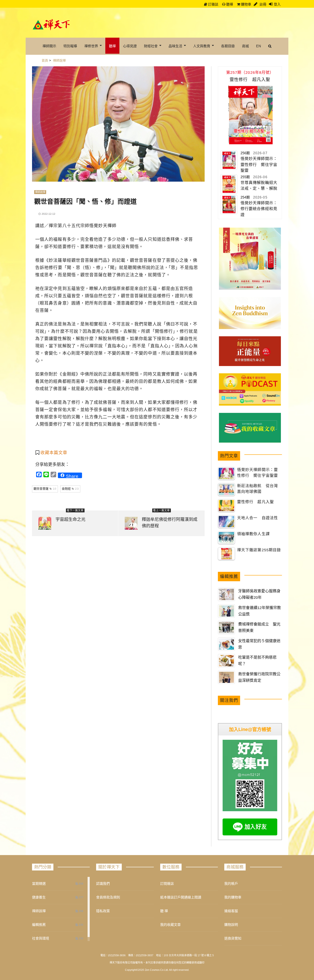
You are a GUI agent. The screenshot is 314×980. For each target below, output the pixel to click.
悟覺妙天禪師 (102, 225)
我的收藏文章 (170, 925)
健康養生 (39, 897)
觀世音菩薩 (45, 488)
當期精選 (39, 883)
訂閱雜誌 (167, 883)
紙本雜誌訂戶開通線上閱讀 (180, 897)
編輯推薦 (39, 925)
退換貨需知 (232, 938)
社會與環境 (40, 938)
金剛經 (70, 488)
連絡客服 (231, 911)
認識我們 (103, 883)
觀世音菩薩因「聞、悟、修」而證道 (85, 201)
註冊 (262, 4)
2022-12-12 (48, 213)
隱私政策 (103, 911)
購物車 (245, 4)
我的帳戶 (231, 883)
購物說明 (231, 925)
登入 (277, 4)
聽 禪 (164, 911)
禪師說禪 (40, 192)
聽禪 (229, 4)
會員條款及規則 (108, 897)
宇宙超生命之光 (70, 519)
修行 (53, 267)
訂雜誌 (212, 4)
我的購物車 (232, 897)
